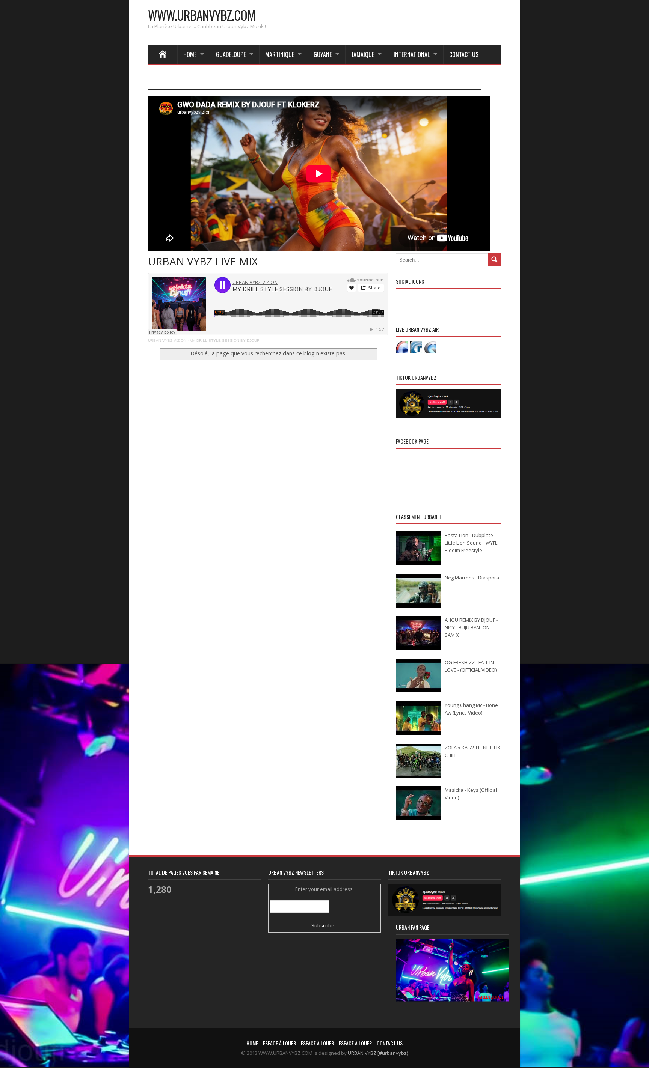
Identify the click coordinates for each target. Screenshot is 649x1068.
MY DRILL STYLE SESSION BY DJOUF (224, 340)
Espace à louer (279, 1043)
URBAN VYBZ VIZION (167, 340)
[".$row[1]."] (402, 347)
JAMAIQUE (362, 54)
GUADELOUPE (231, 54)
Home (189, 54)
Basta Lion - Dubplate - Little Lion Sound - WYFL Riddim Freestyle (471, 543)
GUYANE (323, 54)
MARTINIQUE (279, 54)
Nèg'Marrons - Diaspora (472, 577)
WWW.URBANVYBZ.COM (201, 14)
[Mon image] (452, 980)
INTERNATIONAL (412, 54)
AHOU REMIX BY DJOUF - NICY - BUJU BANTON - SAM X (471, 627)
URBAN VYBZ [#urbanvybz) (378, 1053)
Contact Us (463, 54)
